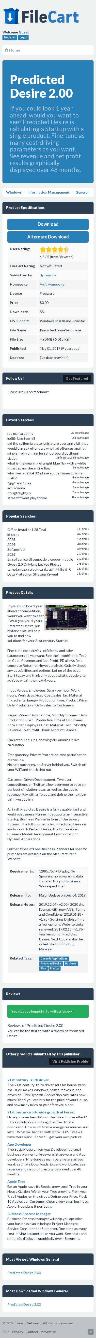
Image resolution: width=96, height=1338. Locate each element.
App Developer (19, 1144)
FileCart (41, 18)
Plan (43, 968)
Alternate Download (48, 236)
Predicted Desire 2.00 (24, 1273)
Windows (14, 192)
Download (48, 224)
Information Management (48, 192)
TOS (6, 1332)
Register (10, 37)
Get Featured (77, 378)
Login (23, 37)
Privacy (17, 1332)
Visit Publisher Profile (70, 1061)
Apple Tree (16, 1181)
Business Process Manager (29, 1214)
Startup (54, 968)
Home (14, 50)
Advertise (48, 1332)
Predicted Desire (51, 963)
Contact (32, 1332)
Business (71, 963)
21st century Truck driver (28, 1080)
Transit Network (27, 1323)
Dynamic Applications (54, 958)
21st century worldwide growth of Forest (41, 1112)
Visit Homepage (52, 284)
